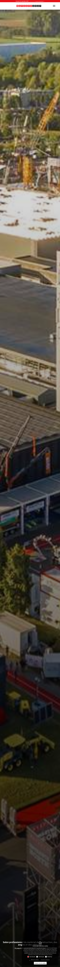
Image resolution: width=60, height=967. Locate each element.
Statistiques (41, 956)
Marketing (49, 956)
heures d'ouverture (39, 1)
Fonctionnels (32, 956)
